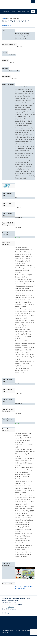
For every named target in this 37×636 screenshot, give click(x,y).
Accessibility (5, 632)
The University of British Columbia (13, 4)
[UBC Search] (33, 2)
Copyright (27, 630)
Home (4, 18)
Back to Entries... (7, 25)
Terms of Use (19, 630)
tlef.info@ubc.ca (11, 609)
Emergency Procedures (8, 630)
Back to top (6, 613)
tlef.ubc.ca (11, 607)
